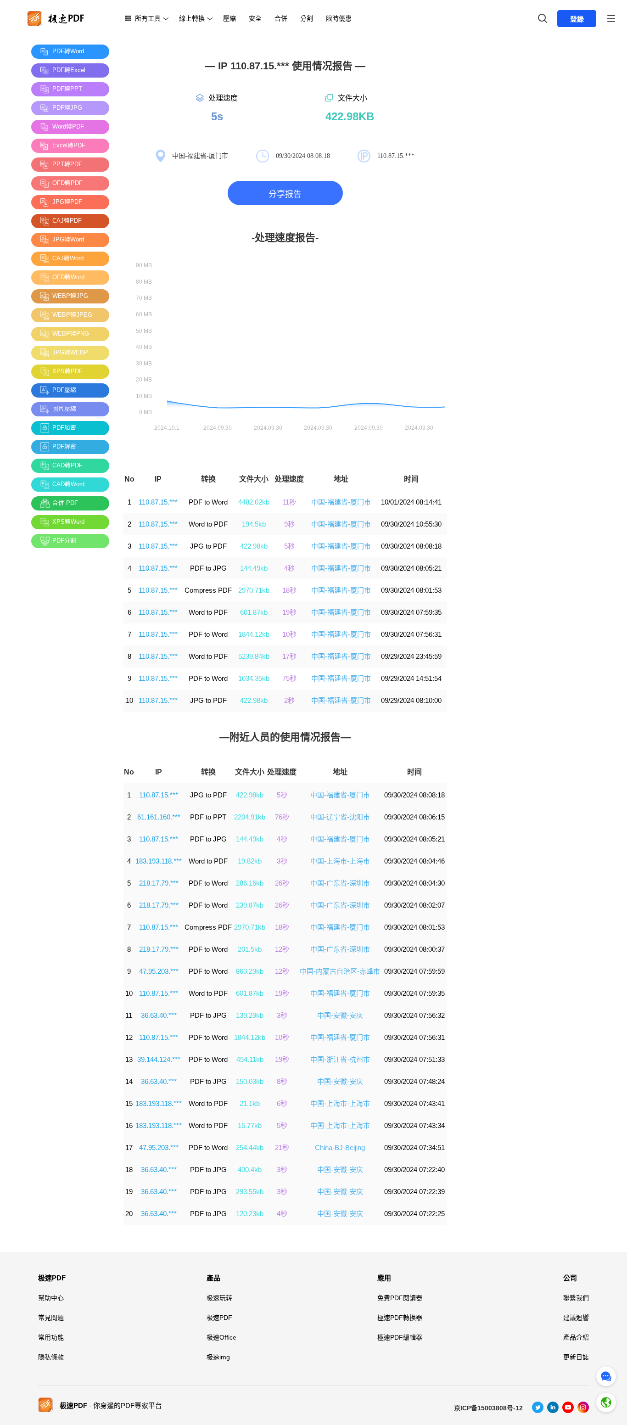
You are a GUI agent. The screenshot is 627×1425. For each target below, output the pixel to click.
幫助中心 (51, 1298)
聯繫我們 (576, 1298)
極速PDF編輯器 (399, 1337)
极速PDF (52, 1278)
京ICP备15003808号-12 (488, 1408)
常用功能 (51, 1337)
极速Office (221, 1337)
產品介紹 (576, 1337)
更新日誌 (576, 1357)
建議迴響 (576, 1317)
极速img (218, 1357)
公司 (570, 1278)
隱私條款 (51, 1357)
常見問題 (51, 1317)
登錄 (577, 19)
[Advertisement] (68, 692)
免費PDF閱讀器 (399, 1298)
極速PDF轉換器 (399, 1317)
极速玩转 (219, 1298)
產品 (213, 1278)
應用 (384, 1278)
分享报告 (285, 194)
